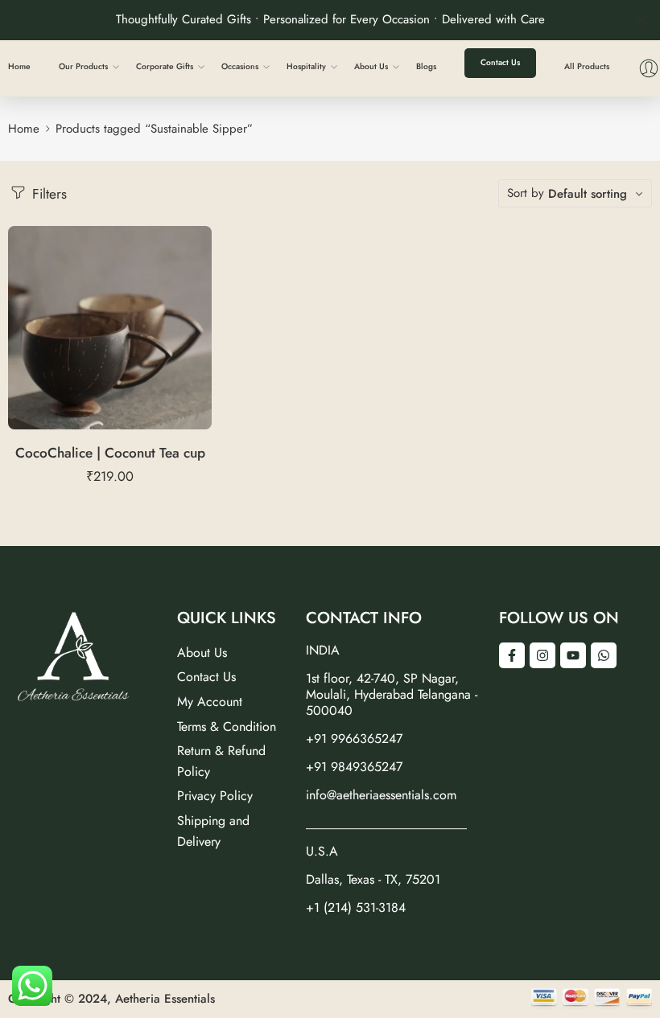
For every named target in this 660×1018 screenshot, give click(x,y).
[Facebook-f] (512, 655)
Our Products (83, 66)
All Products (586, 66)
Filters (47, 193)
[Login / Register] (648, 68)
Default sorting (587, 194)
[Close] (641, 20)
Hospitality (306, 66)
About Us (371, 66)
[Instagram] (542, 655)
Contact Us (500, 62)
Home (19, 66)
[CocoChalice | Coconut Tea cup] (110, 327)
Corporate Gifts (164, 66)
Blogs (426, 66)
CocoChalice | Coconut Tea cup (110, 452)
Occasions (239, 66)
